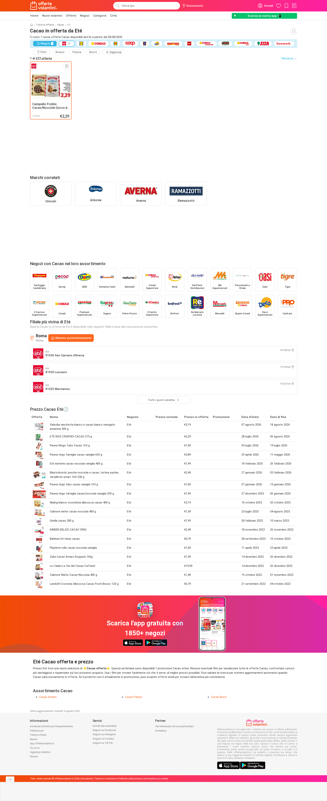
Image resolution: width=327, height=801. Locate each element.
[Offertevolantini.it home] (44, 5)
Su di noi (35, 747)
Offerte (71, 15)
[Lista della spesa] (294, 6)
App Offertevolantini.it (42, 743)
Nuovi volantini (52, 15)
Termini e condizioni (105, 778)
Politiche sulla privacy (130, 778)
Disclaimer (87, 778)
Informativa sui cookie (156, 778)
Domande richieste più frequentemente (51, 726)
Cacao (60, 24)
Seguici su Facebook (104, 730)
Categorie (99, 15)
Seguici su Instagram (104, 734)
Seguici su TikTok (103, 742)
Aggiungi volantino (40, 752)
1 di (41, 58)
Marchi (33, 739)
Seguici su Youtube (103, 738)
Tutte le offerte (45, 24)
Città (113, 15)
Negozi (84, 15)
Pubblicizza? (37, 730)
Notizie (34, 756)
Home (34, 15)
